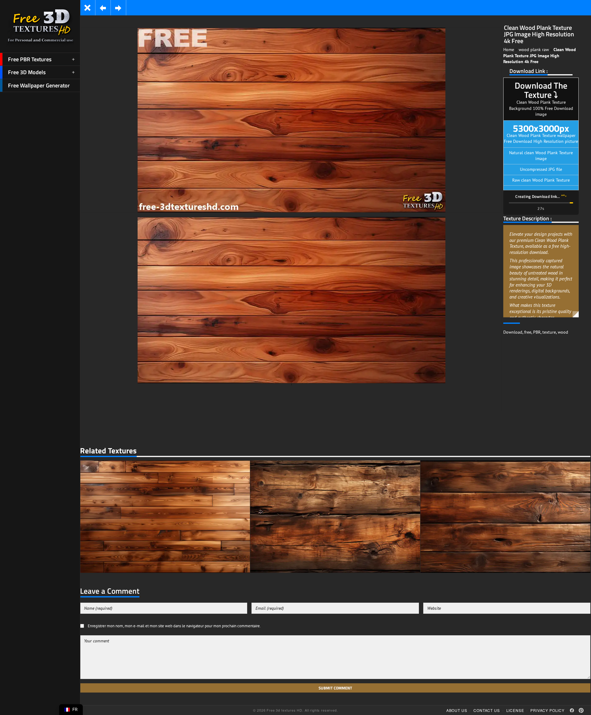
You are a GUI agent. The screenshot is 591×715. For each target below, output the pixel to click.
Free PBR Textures (29, 59)
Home (508, 49)
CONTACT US (486, 710)
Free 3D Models (27, 72)
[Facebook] (571, 710)
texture (549, 332)
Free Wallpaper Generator (39, 85)
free (527, 332)
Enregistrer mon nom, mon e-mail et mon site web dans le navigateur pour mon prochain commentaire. (174, 625)
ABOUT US (456, 710)
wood (563, 332)
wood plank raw (534, 49)
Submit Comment (335, 688)
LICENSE (515, 710)
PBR (537, 332)
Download (512, 332)
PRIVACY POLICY (547, 710)
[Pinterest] (581, 710)
